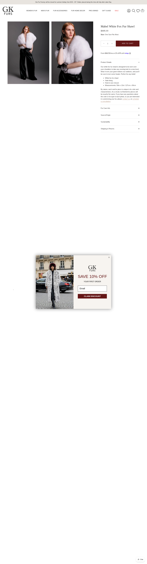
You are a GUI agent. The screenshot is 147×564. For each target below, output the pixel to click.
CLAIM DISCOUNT (92, 296)
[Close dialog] (109, 257)
